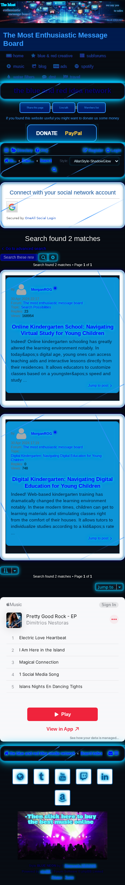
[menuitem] (22, 150)
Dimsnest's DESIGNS (80, 865)
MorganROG (41, 289)
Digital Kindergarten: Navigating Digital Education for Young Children (56, 458)
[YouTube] (62, 777)
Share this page (35, 107)
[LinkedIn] (105, 777)
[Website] (20, 777)
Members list (91, 107)
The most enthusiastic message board (53, 303)
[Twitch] (84, 777)
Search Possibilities (36, 307)
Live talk (63, 107)
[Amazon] (62, 798)
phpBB (45, 871)
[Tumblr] (41, 777)
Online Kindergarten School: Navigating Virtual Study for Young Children (62, 330)
